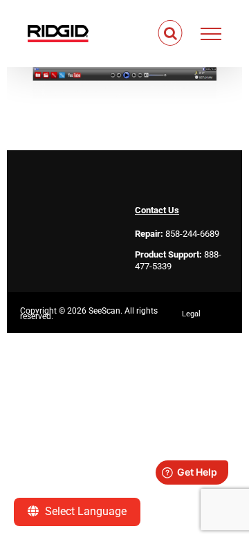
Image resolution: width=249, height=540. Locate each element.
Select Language (84, 511)
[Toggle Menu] (211, 34)
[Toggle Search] (170, 33)
